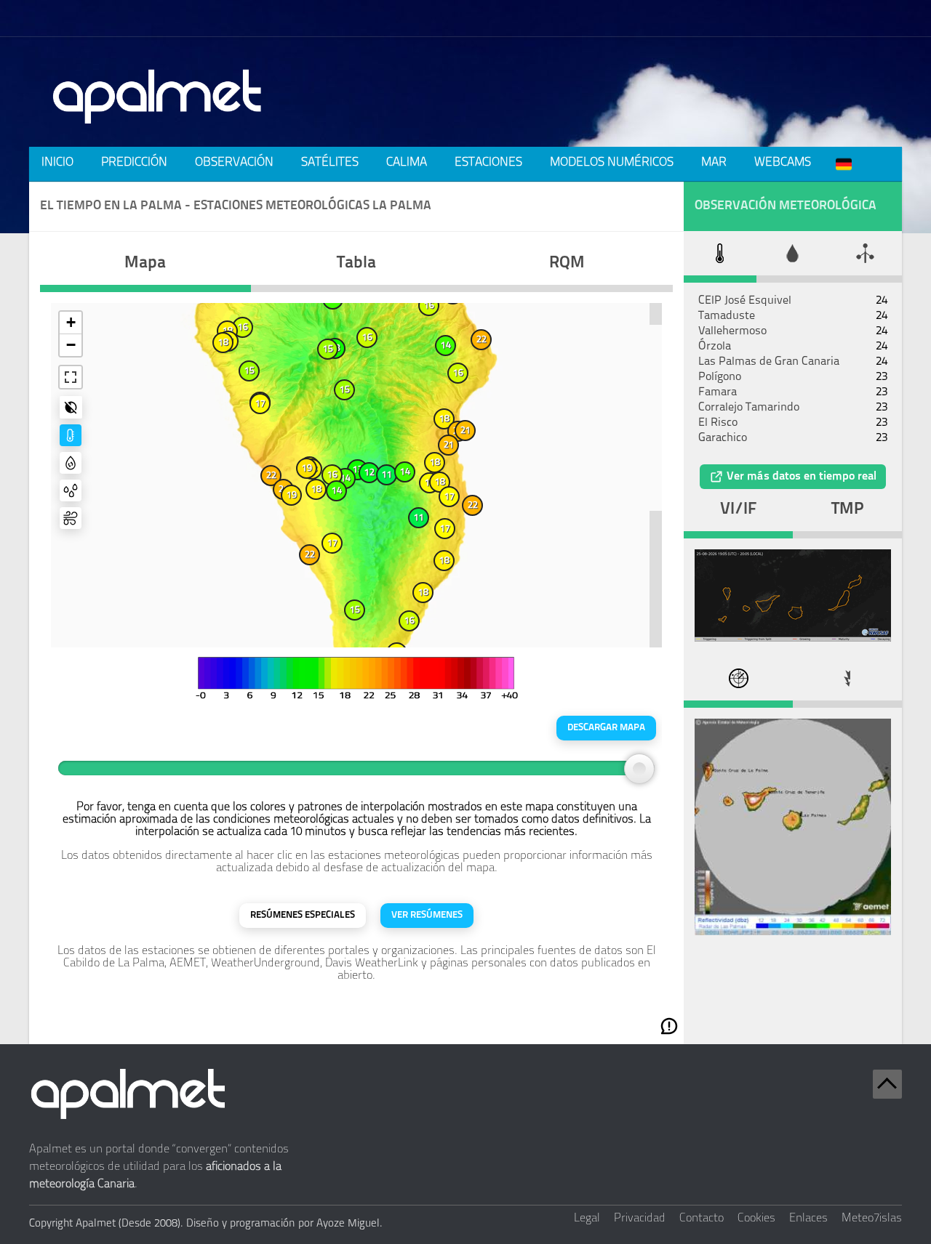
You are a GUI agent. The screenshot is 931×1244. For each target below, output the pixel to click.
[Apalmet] (158, 128)
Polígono (719, 377)
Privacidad (640, 1218)
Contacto (701, 1218)
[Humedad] (70, 463)
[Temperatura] (70, 435)
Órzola (714, 346)
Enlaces (808, 1218)
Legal (587, 1218)
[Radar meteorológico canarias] (793, 932)
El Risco (718, 423)
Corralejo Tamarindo (748, 407)
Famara (717, 392)
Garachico (722, 438)
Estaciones (488, 162)
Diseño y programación (240, 1224)
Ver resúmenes (427, 915)
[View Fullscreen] (70, 377)
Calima (406, 162)
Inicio (57, 162)
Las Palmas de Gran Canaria (768, 362)
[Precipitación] (70, 490)
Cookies (756, 1218)
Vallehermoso (732, 331)
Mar (714, 162)
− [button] (71, 345)
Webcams (782, 162)
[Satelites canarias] (793, 639)
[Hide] (71, 407)
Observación (234, 162)
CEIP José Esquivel (744, 301)
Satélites (330, 162)
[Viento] (70, 518)
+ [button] (71, 322)
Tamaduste (726, 316)
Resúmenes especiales (302, 915)
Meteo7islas (872, 1218)
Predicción (134, 162)
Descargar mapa (606, 727)
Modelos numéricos (612, 162)
